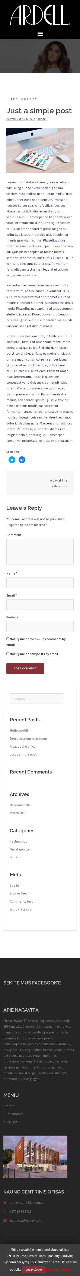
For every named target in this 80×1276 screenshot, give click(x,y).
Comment (14, 535)
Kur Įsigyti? (11, 1122)
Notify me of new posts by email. (34, 654)
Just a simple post (23, 754)
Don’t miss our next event (28, 738)
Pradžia (8, 1106)
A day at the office (22, 746)
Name (11, 573)
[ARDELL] (40, 14)
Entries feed (19, 893)
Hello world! (19, 730)
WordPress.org (20, 909)
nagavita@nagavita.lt (26, 1220)
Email (11, 595)
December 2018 (21, 805)
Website (12, 617)
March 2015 (18, 813)
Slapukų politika (58, 1269)
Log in (14, 885)
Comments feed (21, 901)
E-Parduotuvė (13, 1114)
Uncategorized (20, 849)
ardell (42, 119)
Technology (24, 99)
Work (13, 857)
